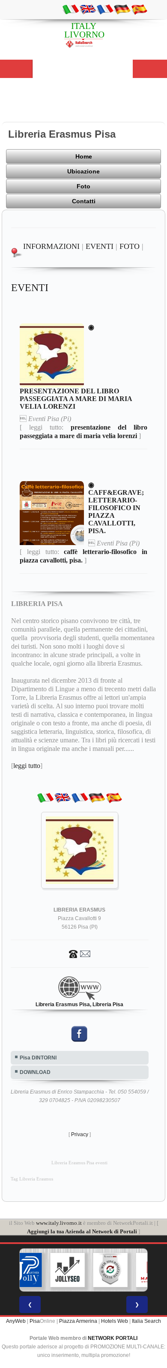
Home (83, 156)
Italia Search (146, 1321)
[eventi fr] (104, 9)
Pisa (35, 1321)
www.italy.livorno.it (59, 1223)
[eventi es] (139, 9)
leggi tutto (26, 765)
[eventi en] (87, 9)
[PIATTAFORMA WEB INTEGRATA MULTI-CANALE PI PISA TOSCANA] (110, 1270)
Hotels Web (114, 1321)
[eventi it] (70, 9)
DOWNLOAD (35, 1072)
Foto (83, 186)
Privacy (79, 1134)
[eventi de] (122, 9)
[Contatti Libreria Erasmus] (79, 953)
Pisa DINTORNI (38, 1058)
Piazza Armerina (78, 1321)
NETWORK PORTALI (112, 1338)
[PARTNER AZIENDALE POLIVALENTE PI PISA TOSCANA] (25, 1270)
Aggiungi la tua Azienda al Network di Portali (82, 1231)
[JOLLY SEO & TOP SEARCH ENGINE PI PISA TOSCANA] (68, 1270)
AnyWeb (16, 1321)
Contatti (83, 201)
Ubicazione (83, 171)
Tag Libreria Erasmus (32, 1179)
